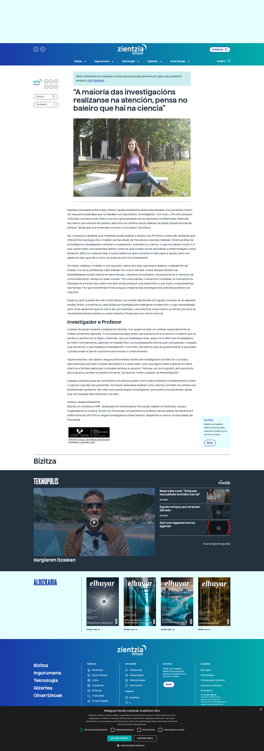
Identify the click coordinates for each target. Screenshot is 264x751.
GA (56, 87)
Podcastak (98, 695)
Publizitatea (207, 675)
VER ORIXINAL (96, 80)
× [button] (260, 709)
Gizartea (43, 688)
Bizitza (41, 665)
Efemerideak (137, 680)
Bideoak (97, 690)
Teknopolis (46, 480)
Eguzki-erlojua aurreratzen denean (180, 508)
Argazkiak (98, 685)
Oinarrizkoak (48, 695)
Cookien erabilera (211, 685)
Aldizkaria (218, 49)
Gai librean (136, 685)
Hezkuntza (135, 670)
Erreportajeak (100, 700)
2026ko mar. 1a (130, 629)
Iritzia (95, 680)
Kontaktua (206, 690)
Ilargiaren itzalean (55, 560)
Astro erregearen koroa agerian (177, 524)
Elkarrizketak (99, 675)
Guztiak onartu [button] (119, 738)
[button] (36, 49)
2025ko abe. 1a (167, 629)
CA (51, 87)
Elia (160, 76)
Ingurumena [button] (102, 61)
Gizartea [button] (152, 61)
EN (46, 87)
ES (51, 81)
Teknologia (46, 680)
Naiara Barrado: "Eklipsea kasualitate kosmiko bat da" (180, 492)
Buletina (221, 61)
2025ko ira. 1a (204, 629)
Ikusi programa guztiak (217, 543)
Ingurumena (47, 673)
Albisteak (97, 670)
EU (46, 81)
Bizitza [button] (78, 61)
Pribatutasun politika (213, 680)
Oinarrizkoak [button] (177, 61)
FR (56, 81)
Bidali (210, 443)
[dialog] (132, 728)
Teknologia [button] (128, 61)
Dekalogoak (136, 675)
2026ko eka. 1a (93, 629)
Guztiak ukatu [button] (145, 738)
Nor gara (206, 670)
